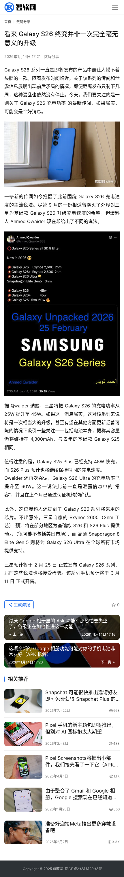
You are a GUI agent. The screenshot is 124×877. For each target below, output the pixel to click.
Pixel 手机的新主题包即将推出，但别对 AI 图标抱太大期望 (81, 728)
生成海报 (21, 604)
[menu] (115, 7)
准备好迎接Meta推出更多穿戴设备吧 (80, 827)
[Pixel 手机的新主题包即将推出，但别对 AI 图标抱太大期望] (23, 734)
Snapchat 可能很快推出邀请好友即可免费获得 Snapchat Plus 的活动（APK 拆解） (81, 696)
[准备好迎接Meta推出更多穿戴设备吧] (23, 833)
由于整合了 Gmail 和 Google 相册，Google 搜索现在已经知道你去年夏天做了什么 (81, 794)
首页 (7, 22)
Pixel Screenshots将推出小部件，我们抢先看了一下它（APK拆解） (82, 761)
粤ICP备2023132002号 (83, 869)
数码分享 (51, 56)
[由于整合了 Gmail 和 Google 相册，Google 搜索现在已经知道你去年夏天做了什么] (23, 800)
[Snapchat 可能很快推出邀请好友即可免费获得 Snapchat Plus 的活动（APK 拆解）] (23, 701)
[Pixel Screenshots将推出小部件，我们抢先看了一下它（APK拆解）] (23, 767)
